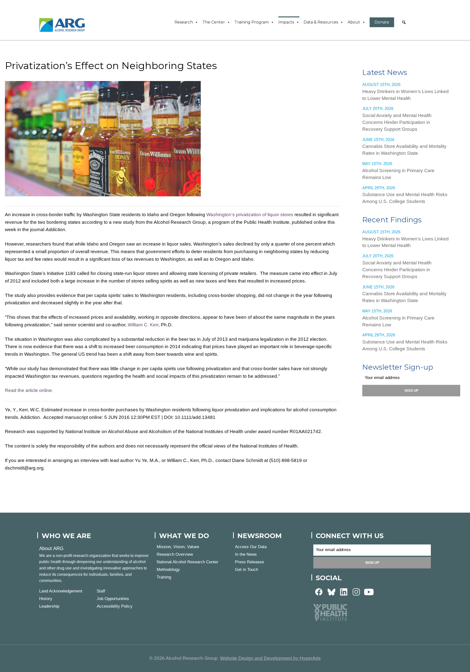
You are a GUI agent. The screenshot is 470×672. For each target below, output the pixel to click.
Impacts (286, 22)
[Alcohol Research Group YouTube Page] (369, 591)
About (354, 22)
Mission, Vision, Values (178, 546)
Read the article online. (29, 390)
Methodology (168, 569)
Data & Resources (321, 22)
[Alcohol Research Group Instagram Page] (356, 591)
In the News (246, 554)
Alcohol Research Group (63, 25)
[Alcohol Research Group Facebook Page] (319, 591)
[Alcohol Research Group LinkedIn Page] (344, 591)
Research (184, 22)
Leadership (49, 606)
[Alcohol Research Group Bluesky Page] (331, 591)
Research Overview (175, 554)
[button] (404, 22)
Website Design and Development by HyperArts (270, 658)
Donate (382, 22)
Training (164, 577)
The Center (213, 22)
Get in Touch (246, 569)
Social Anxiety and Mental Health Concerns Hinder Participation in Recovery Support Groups (397, 122)
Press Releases (249, 562)
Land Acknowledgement (60, 591)
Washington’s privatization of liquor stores (249, 214)
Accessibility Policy (114, 606)
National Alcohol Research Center (187, 562)
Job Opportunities (113, 598)
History (45, 598)
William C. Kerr (143, 324)
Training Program (252, 22)
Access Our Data (251, 546)
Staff (101, 591)
